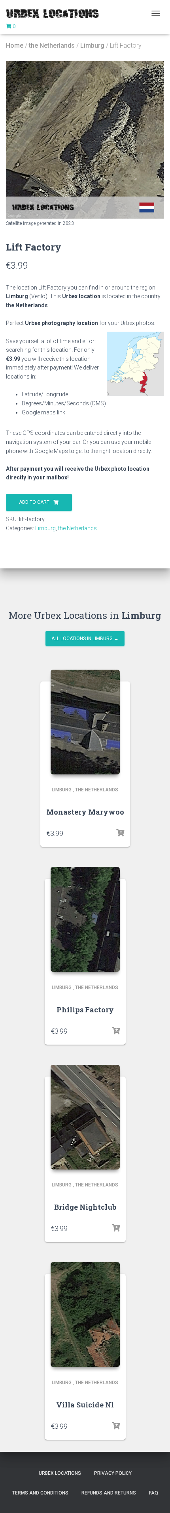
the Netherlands (52, 45)
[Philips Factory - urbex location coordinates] (85, 919)
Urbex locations (60, 1473)
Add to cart (34, 502)
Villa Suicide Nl (85, 1404)
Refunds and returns (108, 1493)
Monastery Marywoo (85, 812)
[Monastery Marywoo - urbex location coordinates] (85, 722)
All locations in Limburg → (85, 638)
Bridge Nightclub (85, 1207)
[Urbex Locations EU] (55, 13)
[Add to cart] (120, 833)
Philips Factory (85, 1009)
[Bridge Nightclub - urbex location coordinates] (85, 1117)
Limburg (92, 45)
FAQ (153, 1493)
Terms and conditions (40, 1493)
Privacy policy (113, 1473)
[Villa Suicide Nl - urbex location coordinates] (85, 1314)
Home (14, 45)
